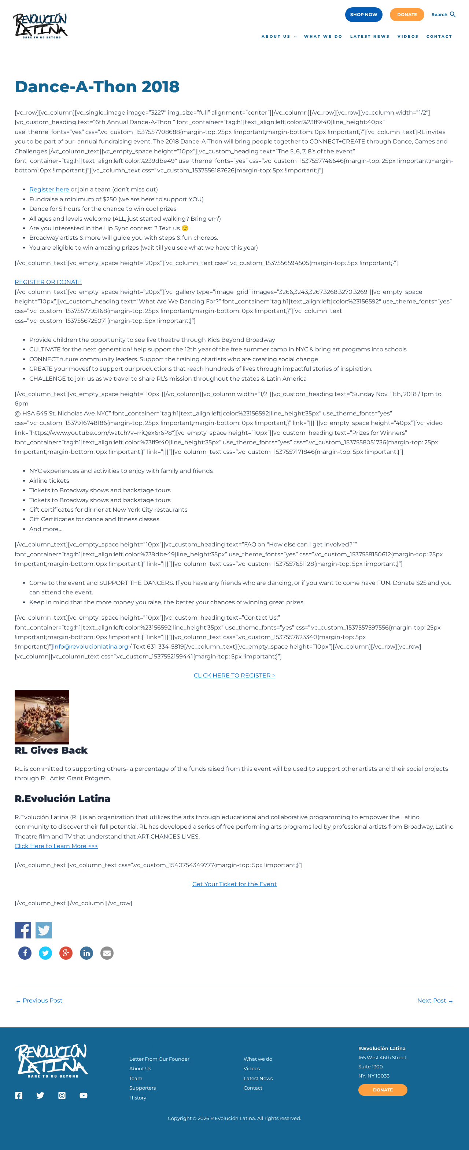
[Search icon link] (453, 15)
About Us (140, 1068)
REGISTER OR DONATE (48, 282)
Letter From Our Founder (159, 1059)
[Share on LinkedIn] (86, 957)
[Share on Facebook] (25, 957)
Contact (253, 1088)
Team (136, 1078)
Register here (50, 189)
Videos (252, 1068)
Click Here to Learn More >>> (56, 846)
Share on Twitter (44, 930)
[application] (293, 36)
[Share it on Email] (107, 957)
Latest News (258, 1078)
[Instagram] (62, 1095)
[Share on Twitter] (45, 957)
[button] (364, 14)
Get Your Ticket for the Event (234, 884)
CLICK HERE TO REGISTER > (235, 675)
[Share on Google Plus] (66, 957)
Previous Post (39, 1001)
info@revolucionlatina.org (90, 646)
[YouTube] (84, 1095)
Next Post (435, 1001)
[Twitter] (40, 1095)
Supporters (142, 1088)
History (137, 1098)
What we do (258, 1059)
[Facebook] (19, 1095)
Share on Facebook (23, 930)
